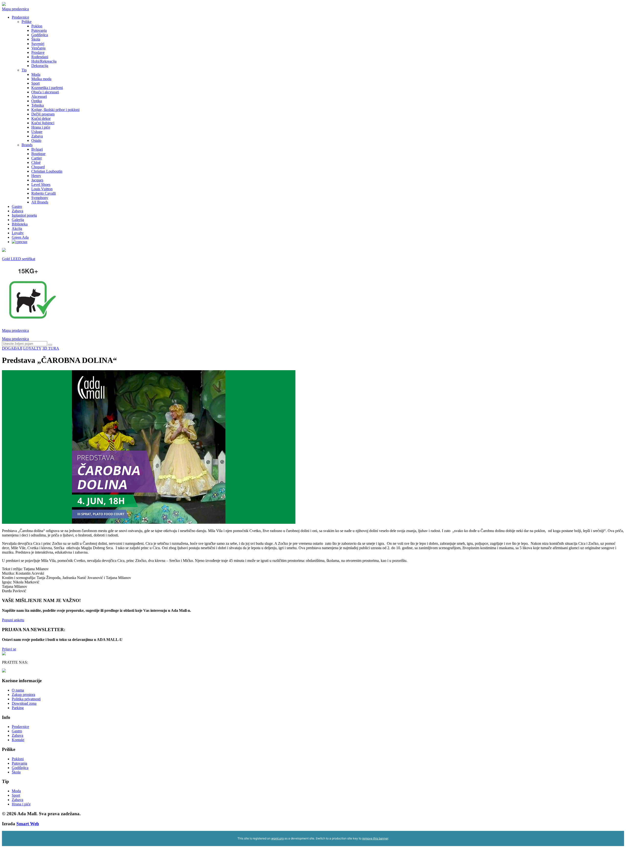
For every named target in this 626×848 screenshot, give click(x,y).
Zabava (37, 136)
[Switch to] (19, 242)
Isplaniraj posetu (24, 215)
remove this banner (375, 838)
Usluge (36, 132)
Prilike (27, 22)
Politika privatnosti (26, 699)
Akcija (17, 228)
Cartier (36, 158)
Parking (18, 708)
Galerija (18, 220)
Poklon (36, 26)
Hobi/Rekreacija (43, 61)
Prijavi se (9, 649)
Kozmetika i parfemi (47, 88)
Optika (36, 101)
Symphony (39, 198)
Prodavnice (20, 17)
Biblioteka (20, 224)
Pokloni (18, 759)
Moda (35, 74)
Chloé (36, 162)
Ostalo (36, 140)
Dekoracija (39, 66)
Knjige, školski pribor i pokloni (55, 110)
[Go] (50, 345)
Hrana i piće (40, 127)
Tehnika (37, 105)
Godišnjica (39, 35)
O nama (18, 690)
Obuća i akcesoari (45, 92)
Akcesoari (39, 96)
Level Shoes (40, 184)
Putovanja (39, 30)
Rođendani (39, 57)
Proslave (38, 52)
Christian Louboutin (46, 171)
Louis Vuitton (42, 189)
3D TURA (50, 348)
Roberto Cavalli (43, 193)
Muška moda (41, 79)
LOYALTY (32, 348)
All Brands (39, 202)
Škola (35, 39)
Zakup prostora (23, 694)
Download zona (24, 703)
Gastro (17, 206)
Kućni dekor (41, 118)
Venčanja (38, 48)
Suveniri (37, 44)
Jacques (37, 180)
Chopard (38, 167)
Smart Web (27, 823)
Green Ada (20, 237)
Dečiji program (43, 114)
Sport (35, 83)
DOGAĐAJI (12, 348)
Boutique (38, 154)
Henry (36, 176)
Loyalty (18, 233)
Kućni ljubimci (42, 123)
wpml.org (277, 838)
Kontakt (18, 740)
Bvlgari (37, 149)
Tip (24, 70)
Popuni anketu (13, 620)
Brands (27, 145)
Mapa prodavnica (15, 9)
